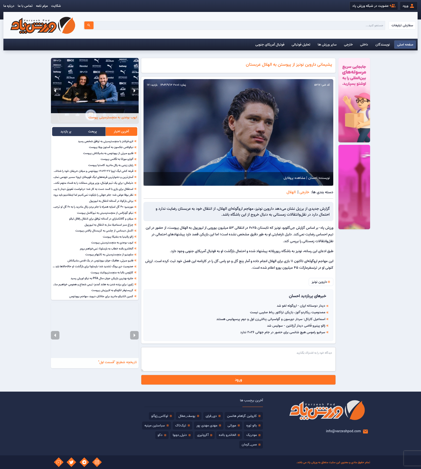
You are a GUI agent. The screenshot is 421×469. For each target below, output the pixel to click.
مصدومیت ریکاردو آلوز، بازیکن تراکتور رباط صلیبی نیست (287, 312)
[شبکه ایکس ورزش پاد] (71, 462)
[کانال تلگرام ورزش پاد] (84, 462)
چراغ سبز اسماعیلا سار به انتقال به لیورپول (109, 225)
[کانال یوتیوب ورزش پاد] (58, 462)
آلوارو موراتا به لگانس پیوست (117, 159)
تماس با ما (25, 6)
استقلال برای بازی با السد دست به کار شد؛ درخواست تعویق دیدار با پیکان (92, 189)
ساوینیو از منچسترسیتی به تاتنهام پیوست (109, 254)
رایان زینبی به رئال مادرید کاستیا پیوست (110, 165)
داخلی (364, 44)
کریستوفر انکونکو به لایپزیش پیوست (112, 290)
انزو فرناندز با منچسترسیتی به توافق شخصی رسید (105, 141)
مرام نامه (42, 6)
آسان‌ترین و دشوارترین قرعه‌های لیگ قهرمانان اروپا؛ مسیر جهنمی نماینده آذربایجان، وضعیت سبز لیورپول (74, 177)
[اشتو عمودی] (354, 187)
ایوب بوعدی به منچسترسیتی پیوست (112, 242)
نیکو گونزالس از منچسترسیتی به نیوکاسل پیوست (105, 213)
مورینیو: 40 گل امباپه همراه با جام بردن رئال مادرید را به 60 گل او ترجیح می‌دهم (88, 207)
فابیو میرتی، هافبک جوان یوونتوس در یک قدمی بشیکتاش (100, 260)
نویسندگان (382, 44)
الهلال (291, 192)
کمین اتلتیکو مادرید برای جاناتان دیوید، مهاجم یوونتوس (101, 296)
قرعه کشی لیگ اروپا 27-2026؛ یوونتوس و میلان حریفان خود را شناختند (92, 171)
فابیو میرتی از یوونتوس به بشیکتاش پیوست (108, 153)
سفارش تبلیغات (402, 25)
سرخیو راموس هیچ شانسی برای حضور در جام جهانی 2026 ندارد (282, 332)
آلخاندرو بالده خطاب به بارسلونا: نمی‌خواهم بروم (106, 248)
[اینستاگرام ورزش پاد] (97, 462)
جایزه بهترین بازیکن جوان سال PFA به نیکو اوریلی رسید (102, 278)
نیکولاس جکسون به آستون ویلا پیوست (111, 147)
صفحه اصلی (405, 44)
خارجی (348, 44)
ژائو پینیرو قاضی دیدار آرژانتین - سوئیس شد (296, 325)
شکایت (56, 6)
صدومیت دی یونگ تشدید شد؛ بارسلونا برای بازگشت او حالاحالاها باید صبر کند (89, 266)
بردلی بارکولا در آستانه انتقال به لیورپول (111, 201)
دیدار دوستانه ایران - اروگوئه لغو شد (301, 305)
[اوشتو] (354, 100)
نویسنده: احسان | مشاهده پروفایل (307, 178)
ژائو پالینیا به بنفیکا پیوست (118, 237)
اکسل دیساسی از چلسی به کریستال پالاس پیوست (104, 230)
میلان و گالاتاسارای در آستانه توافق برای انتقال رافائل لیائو (101, 219)
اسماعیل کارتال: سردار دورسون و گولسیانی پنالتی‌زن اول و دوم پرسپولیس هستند (270, 319)
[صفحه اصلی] (43, 25)
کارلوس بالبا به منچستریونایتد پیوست (112, 272)
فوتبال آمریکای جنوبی (269, 44)
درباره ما (8, 6)
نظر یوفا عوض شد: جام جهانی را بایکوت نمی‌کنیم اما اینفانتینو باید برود (93, 195)
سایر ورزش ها (327, 44)
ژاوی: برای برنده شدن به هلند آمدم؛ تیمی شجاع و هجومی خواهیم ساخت (91, 284)
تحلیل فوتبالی (301, 44)
